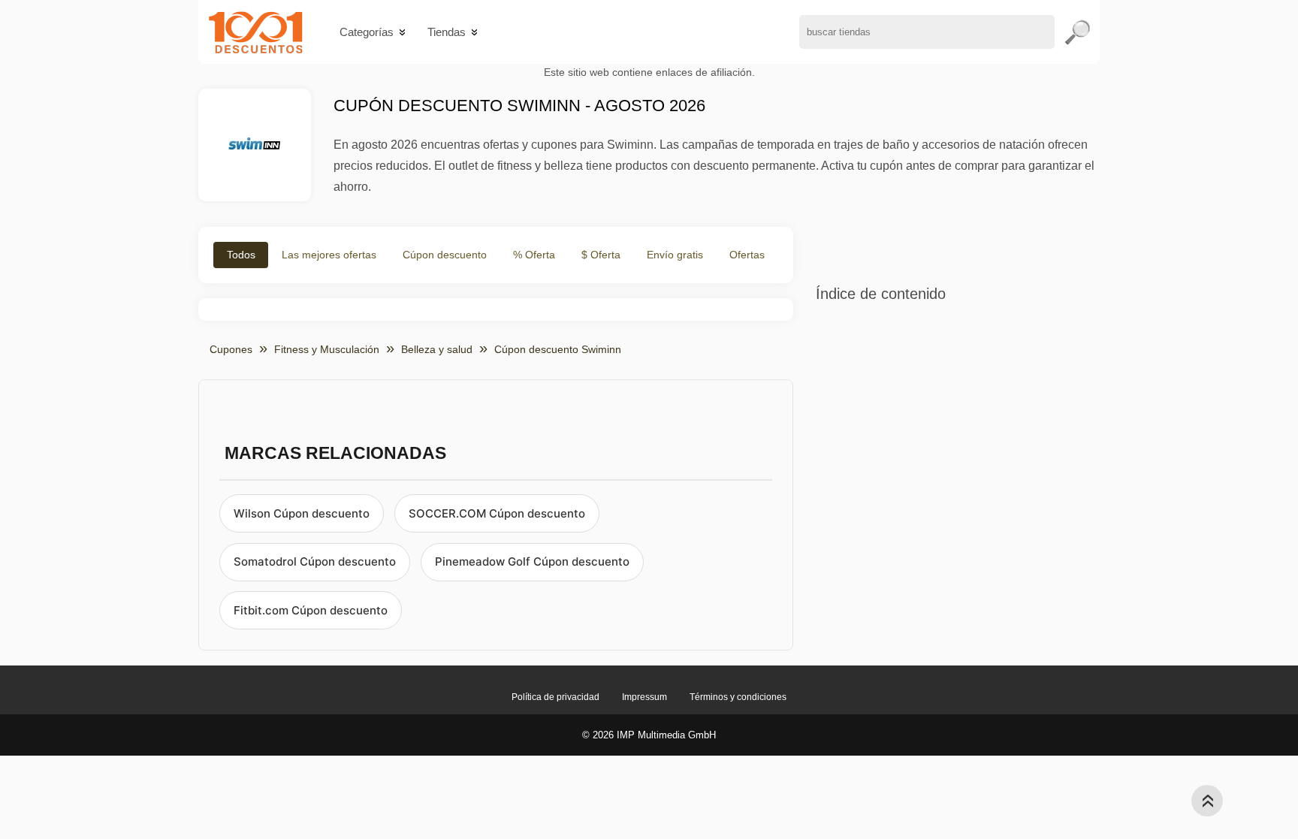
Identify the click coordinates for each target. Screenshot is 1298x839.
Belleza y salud (436, 349)
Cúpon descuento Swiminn (557, 349)
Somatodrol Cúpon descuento (315, 561)
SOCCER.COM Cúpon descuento (497, 513)
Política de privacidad (555, 697)
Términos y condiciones (738, 697)
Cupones (231, 349)
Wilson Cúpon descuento (302, 513)
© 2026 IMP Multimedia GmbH (649, 735)
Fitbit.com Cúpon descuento (311, 610)
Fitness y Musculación (326, 349)
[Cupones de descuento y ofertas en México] (255, 32)
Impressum (644, 697)
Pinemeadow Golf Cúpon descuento (532, 561)
